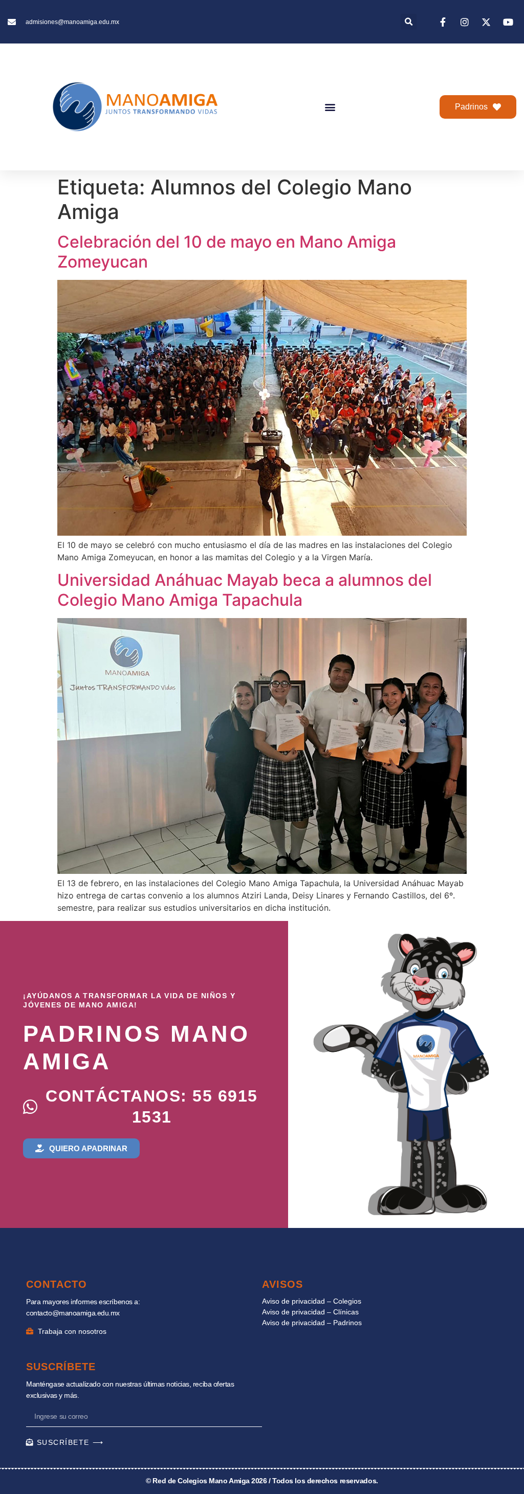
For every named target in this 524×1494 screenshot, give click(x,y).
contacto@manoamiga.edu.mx (73, 1313)
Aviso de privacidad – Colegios (311, 1301)
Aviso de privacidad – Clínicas (310, 1312)
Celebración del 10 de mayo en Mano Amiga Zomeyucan (226, 251)
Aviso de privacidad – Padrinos (312, 1323)
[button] (409, 22)
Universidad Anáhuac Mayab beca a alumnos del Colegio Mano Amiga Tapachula (244, 589)
